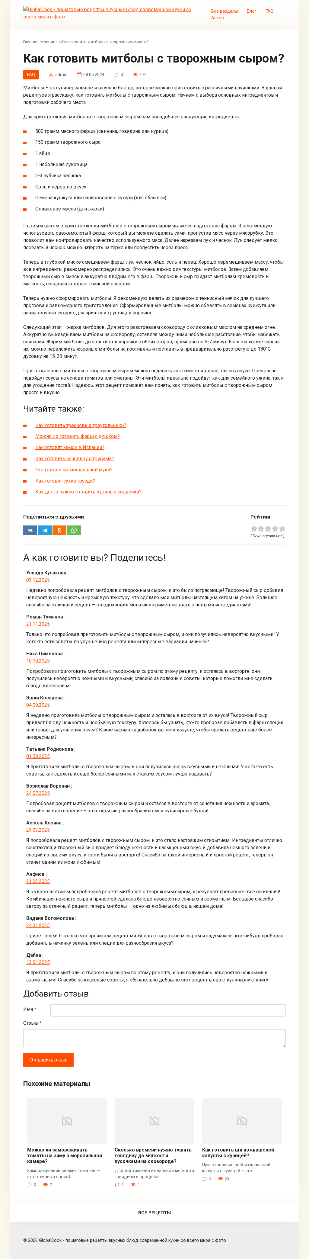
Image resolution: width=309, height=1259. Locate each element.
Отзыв (32, 1023)
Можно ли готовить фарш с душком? (77, 436)
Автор (217, 18)
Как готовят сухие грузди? (65, 481)
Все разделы (224, 11)
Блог (251, 11)
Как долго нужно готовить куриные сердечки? (88, 492)
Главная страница (40, 41)
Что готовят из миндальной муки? (74, 470)
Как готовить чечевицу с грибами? (74, 458)
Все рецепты (154, 1213)
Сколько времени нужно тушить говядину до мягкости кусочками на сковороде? (153, 1155)
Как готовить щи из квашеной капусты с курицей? (238, 1152)
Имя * (29, 1009)
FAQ (269, 11)
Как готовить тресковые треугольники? (80, 425)
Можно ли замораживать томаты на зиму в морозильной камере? (64, 1155)
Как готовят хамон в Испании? (69, 447)
